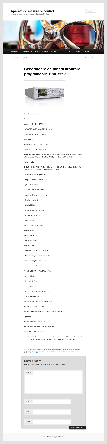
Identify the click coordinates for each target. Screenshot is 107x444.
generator (35, 351)
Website (27, 422)
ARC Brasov (62, 349)
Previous (86, 58)
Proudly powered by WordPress (53, 437)
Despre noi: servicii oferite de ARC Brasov (35, 52)
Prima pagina (15, 52)
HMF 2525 (59, 351)
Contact (86, 52)
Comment (28, 373)
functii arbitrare (71, 349)
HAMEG (53, 351)
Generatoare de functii (44, 349)
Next (94, 58)
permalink (35, 353)
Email (28, 411)
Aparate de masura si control (32, 11)
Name (28, 401)
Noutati (53, 52)
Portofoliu (78, 52)
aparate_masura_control (71, 351)
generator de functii (44, 351)
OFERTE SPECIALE (65, 52)
